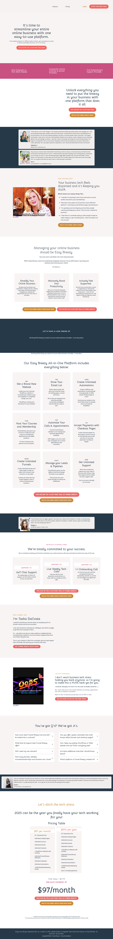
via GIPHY (16, 217)
